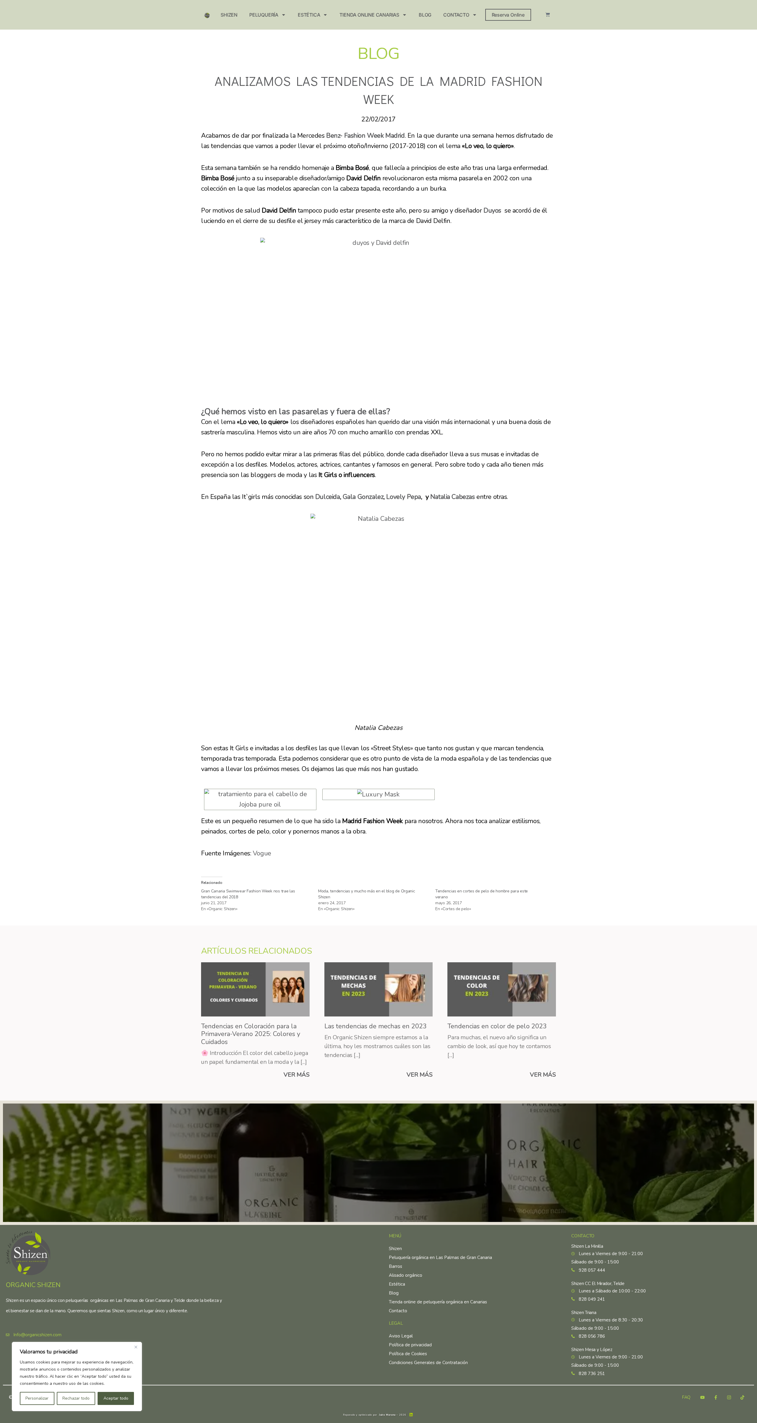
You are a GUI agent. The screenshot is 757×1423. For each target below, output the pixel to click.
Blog (425, 15)
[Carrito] (547, 14)
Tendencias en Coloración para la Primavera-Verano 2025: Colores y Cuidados (250, 1034)
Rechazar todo (76, 1398)
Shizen (229, 15)
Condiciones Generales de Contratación (428, 1363)
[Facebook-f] (716, 1397)
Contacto (456, 15)
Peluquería (263, 15)
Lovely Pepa (403, 496)
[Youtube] (702, 1397)
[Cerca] (135, 1346)
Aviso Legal (401, 1336)
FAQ (686, 1397)
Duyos (492, 210)
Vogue (262, 853)
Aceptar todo (115, 1398)
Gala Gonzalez (363, 496)
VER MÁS (297, 1075)
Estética (309, 15)
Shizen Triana (583, 1313)
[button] (260, 799)
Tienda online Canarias (369, 15)
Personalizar (36, 1398)
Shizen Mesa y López (591, 1350)
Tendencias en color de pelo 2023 (497, 1026)
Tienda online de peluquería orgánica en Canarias (438, 1302)
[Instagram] (729, 1397)
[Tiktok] (742, 1397)
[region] (77, 1376)
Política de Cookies (408, 1354)
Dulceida (327, 496)
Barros (395, 1266)
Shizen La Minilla (587, 1246)
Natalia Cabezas (451, 496)
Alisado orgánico (405, 1275)
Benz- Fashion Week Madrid (364, 135)
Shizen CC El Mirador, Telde (597, 1284)
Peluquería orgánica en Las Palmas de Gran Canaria (440, 1257)
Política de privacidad (410, 1345)
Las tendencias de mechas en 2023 (375, 1026)
